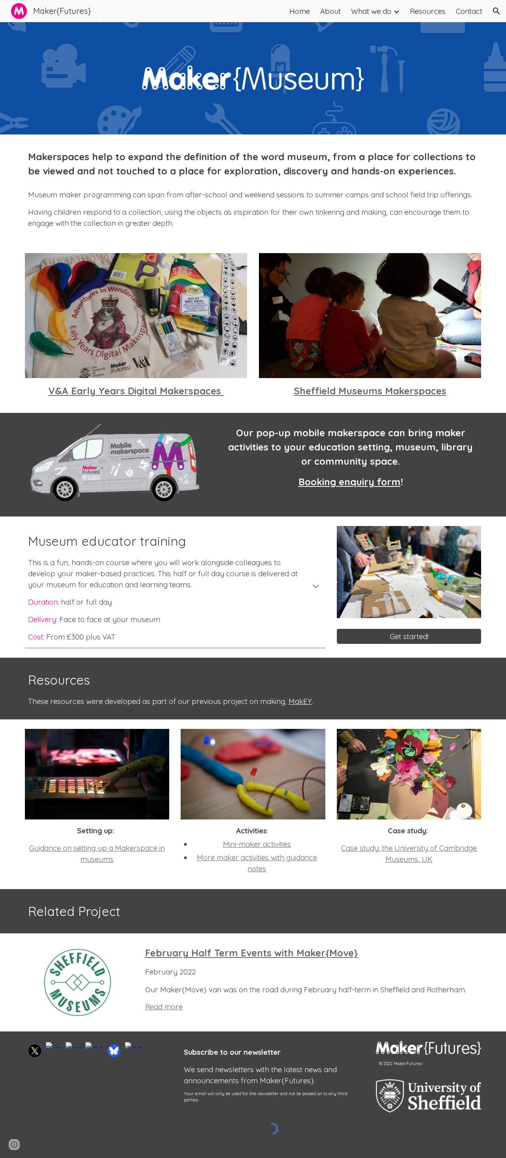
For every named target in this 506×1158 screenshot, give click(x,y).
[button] (496, 11)
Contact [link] (469, 11)
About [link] (330, 11)
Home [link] (299, 11)
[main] (253, 164)
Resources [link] (428, 11)
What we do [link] (371, 11)
